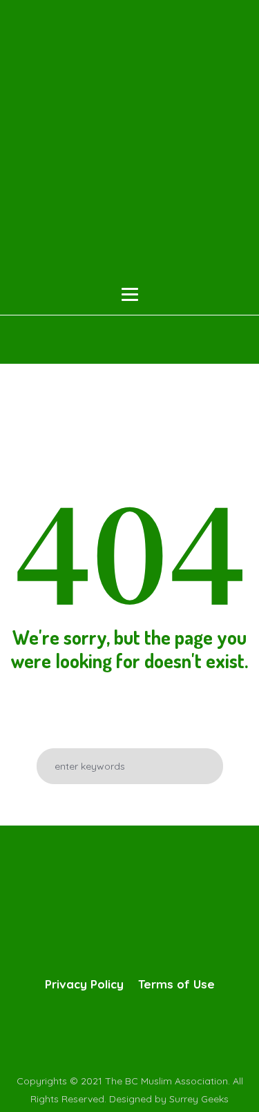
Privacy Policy (84, 984)
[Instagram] (141, 1032)
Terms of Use (176, 984)
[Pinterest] (169, 1032)
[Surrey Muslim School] (129, 143)
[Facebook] (86, 1032)
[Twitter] (114, 1032)
